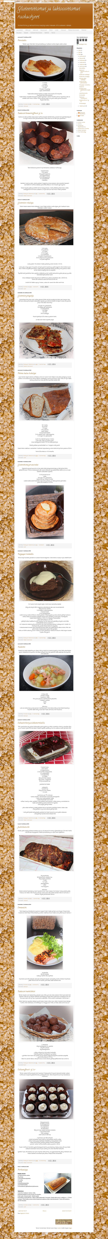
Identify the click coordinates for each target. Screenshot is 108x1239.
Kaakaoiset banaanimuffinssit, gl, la (30, 113)
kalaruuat (35, 30)
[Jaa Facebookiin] (47, 104)
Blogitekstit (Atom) (24, 1213)
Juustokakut (19, 30)
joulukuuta (82, 56)
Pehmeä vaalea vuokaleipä (27, 373)
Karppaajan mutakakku (25, 554)
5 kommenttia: (41, 1063)
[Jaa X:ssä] (45, 104)
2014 (79, 54)
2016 (79, 50)
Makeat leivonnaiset (73, 30)
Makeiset (84, 30)
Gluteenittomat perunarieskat (28, 465)
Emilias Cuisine (81, 122)
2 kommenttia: (42, 193)
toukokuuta (82, 64)
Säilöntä (47, 32)
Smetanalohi (22, 907)
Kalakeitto (21, 647)
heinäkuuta (82, 60)
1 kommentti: (36, 286)
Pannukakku (22, 40)
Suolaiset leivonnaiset (36, 32)
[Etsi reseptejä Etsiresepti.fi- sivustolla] (82, 44)
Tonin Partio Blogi (82, 132)
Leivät (56, 30)
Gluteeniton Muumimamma (81, 126)
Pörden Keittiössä (82, 130)
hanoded (59, 1228)
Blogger (70, 1228)
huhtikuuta (82, 66)
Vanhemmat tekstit (66, 1211)
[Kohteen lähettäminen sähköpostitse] (42, 104)
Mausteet (18, 32)
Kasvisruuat (43, 30)
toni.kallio (82, 115)
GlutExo (80, 124)
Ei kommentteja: (36, 104)
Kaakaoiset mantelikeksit (26, 991)
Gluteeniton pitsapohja (26, 296)
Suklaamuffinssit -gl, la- (26, 1069)
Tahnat (53, 32)
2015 (79, 52)
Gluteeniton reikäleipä (25, 203)
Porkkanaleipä (23, 1170)
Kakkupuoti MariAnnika (82, 113)
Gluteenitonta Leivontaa (83, 128)
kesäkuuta (82, 62)
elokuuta (81, 58)
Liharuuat (63, 30)
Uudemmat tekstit (22, 1211)
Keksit (50, 30)
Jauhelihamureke (23, 827)
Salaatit (26, 32)
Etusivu (44, 1211)
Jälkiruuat (27, 30)
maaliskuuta (82, 106)
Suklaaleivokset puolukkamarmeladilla (31, 723)
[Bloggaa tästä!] (44, 104)
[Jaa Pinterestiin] (49, 104)
